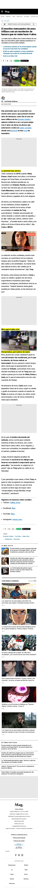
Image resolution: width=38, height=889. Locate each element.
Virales (12, 879)
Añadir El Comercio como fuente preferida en (19, 24)
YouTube (18, 536)
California (8, 16)
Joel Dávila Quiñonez (11, 101)
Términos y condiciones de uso (19, 834)
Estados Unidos (8, 536)
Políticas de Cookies (19, 840)
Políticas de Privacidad (19, 837)
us (12, 870)
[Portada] (19, 807)
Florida (2, 16)
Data (26, 870)
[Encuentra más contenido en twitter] (7, 61)
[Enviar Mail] (2, 101)
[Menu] (3, 11)
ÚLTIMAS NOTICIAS (9, 742)
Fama (12, 874)
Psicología (26, 16)
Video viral (25, 536)
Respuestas (11, 865)
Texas (13, 16)
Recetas (26, 879)
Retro (26, 874)
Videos (26, 865)
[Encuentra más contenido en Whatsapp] (11, 61)
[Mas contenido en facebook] (15, 855)
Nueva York (19, 16)
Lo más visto (7, 545)
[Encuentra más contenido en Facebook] (3, 61)
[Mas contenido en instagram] (22, 855)
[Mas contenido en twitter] (19, 855)
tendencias (8, 539)
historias (17, 539)
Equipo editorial (19, 809)
